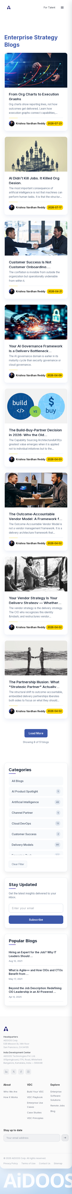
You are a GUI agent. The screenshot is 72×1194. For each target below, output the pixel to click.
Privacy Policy (10, 1163)
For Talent (49, 7)
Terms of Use (28, 1163)
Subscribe (36, 919)
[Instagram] (28, 1071)
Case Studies (34, 1112)
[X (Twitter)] (13, 1071)
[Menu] (62, 7)
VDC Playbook (35, 1097)
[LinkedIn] (6, 1071)
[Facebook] (21, 1071)
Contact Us (44, 1163)
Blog (53, 1111)
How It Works (10, 1097)
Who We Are (10, 1091)
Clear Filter (18, 864)
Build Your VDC (35, 1091)
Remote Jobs (58, 1105)
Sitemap (58, 1163)
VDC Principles (35, 1118)
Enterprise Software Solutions (56, 1095)
